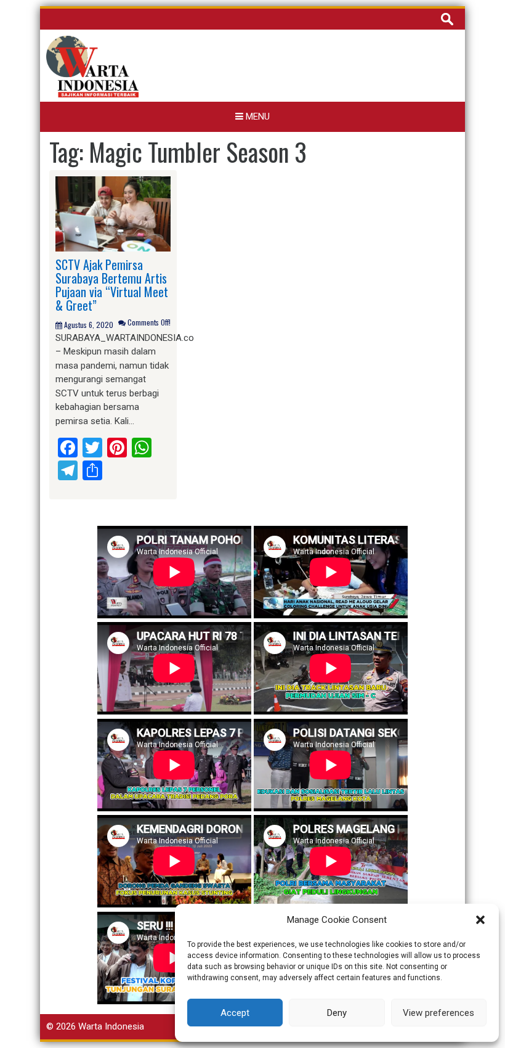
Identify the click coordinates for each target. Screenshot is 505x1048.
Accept (234, 1012)
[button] (480, 920)
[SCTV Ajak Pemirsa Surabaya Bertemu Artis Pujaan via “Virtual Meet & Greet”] (113, 213)
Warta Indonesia (111, 1026)
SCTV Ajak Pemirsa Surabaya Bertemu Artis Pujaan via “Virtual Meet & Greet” (111, 284)
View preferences (438, 1012)
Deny (337, 1012)
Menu (256, 116)
